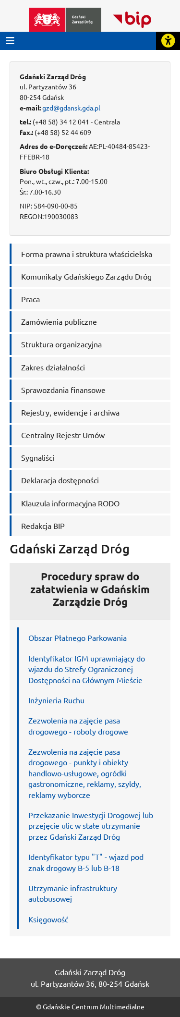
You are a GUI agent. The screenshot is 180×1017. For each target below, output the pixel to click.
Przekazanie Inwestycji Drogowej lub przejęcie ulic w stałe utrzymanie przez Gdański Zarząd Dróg (90, 825)
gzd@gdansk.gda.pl (71, 107)
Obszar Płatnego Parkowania (77, 637)
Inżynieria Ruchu (56, 700)
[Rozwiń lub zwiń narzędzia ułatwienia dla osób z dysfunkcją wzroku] (168, 41)
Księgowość (48, 919)
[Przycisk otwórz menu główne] (10, 41)
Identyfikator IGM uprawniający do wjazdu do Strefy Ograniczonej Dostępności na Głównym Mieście (86, 669)
